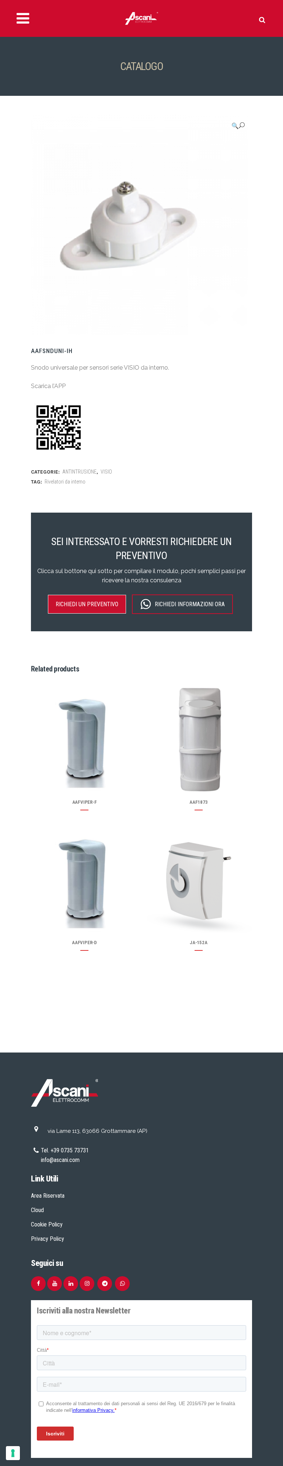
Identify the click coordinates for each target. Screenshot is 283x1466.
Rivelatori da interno (65, 482)
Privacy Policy (47, 1238)
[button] (238, 126)
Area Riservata (47, 1195)
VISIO (106, 472)
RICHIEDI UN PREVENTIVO (87, 604)
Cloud (37, 1210)
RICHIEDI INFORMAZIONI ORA (190, 604)
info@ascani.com (60, 1159)
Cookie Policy (47, 1224)
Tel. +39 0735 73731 (65, 1150)
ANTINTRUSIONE (79, 472)
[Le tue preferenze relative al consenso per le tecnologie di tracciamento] (13, 1453)
